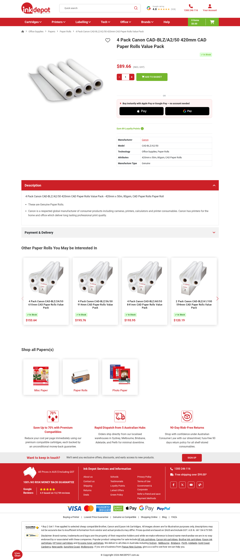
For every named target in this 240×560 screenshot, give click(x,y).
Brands (146, 22)
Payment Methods (146, 498)
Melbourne (163, 543)
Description (33, 185)
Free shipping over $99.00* (190, 474)
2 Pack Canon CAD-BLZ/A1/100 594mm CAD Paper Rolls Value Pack (194, 304)
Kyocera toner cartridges (91, 543)
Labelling (82, 22)
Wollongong (87, 546)
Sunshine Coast (72, 546)
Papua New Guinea (132, 546)
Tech (104, 22)
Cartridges (32, 22)
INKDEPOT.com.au (129, 555)
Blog (164, 517)
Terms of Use (143, 481)
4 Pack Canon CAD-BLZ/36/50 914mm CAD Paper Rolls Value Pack (95, 304)
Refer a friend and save (148, 494)
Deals (86, 494)
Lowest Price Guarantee (96, 517)
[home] (22, 31)
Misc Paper (41, 390)
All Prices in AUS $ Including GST (56, 471)
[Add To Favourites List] (65, 40)
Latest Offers (117, 490)
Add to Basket (153, 77)
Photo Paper (119, 390)
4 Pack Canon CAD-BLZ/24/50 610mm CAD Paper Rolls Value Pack (46, 304)
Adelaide (192, 543)
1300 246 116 (182, 468)
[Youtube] (191, 485)
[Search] (136, 8)
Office (124, 22)
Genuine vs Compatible (124, 517)
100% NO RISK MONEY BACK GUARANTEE (48, 482)
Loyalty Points (117, 485)
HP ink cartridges (146, 539)
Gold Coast (204, 543)
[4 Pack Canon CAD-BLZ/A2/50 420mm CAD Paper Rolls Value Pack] (66, 81)
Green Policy (116, 494)
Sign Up (192, 457)
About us (88, 476)
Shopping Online (149, 517)
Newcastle (57, 546)
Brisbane (175, 543)
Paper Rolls (80, 390)
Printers (57, 22)
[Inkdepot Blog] (200, 485)
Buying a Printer (71, 517)
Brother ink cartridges (190, 539)
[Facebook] (173, 485)
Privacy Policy (144, 476)
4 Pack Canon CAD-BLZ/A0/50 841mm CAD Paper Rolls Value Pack (144, 304)
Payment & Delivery (39, 232)
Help (167, 22)
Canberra (46, 546)
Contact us (89, 481)
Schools (114, 476)
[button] (217, 299)
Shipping (87, 485)
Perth (184, 543)
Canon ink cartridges (167, 539)
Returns (87, 490)
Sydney (153, 543)
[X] (182, 485)
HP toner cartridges (63, 543)
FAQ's (174, 517)
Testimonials (116, 481)
